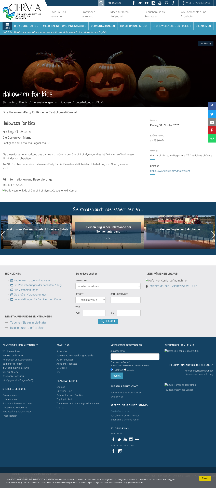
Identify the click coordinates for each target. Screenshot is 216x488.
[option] (36, 232)
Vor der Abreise (10, 372)
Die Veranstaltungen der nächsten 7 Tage (37, 285)
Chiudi (205, 478)
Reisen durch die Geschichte (28, 327)
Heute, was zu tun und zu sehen (32, 280)
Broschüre (62, 351)
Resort (79, 294)
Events (23, 102)
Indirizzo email (118, 351)
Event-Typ (81, 280)
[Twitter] (212, 114)
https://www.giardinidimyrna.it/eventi (170, 170)
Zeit (77, 307)
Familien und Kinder (13, 355)
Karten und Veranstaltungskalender (75, 355)
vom (77, 313)
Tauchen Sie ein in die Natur (28, 322)
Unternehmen (10, 399)
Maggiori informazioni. (134, 482)
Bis (112, 313)
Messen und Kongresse (15, 407)
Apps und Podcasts (67, 363)
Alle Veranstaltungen (25, 289)
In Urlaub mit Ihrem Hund (16, 367)
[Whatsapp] (212, 138)
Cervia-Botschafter (120, 411)
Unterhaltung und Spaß (89, 102)
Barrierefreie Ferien (13, 363)
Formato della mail (130, 364)
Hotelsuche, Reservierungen (198, 370)
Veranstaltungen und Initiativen (52, 102)
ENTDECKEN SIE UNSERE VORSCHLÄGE (173, 286)
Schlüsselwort (119, 294)
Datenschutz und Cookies (70, 395)
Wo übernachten (11, 351)
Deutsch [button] (117, 3)
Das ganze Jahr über (13, 376)
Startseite (9, 102)
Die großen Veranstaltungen (30, 294)
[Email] (212, 122)
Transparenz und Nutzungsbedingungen (78, 403)
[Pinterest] (212, 130)
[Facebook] (212, 106)
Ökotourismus (10, 395)
